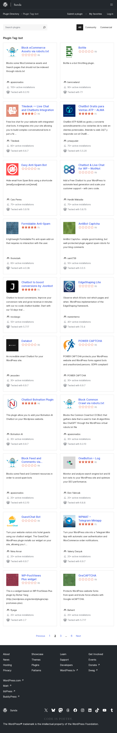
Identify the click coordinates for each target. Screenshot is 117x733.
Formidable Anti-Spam (35, 223)
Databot (26, 341)
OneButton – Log (89, 458)
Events (92, 659)
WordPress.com (13, 680)
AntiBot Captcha (89, 223)
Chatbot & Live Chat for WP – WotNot (91, 166)
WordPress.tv (69, 670)
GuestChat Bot (31, 516)
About (6, 654)
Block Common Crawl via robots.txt (91, 401)
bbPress (9, 691)
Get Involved (96, 654)
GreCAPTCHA (87, 575)
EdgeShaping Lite (89, 282)
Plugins (35, 665)
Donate (94, 665)
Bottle (82, 47)
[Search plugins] (44, 27)
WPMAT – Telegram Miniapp (89, 518)
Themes (36, 659)
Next (78, 636)
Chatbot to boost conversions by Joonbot (37, 284)
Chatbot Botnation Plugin (37, 399)
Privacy (7, 670)
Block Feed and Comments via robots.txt (31, 460)
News (6, 659)
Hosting (7, 665)
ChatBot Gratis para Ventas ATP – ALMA (91, 108)
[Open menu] (112, 4)
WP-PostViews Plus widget (31, 577)
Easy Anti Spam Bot (34, 165)
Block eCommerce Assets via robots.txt (35, 49)
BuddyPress (11, 696)
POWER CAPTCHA (90, 341)
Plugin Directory (11, 14)
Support (64, 659)
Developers (66, 665)
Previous (40, 636)
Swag (93, 670)
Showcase (37, 654)
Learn (63, 654)
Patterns (36, 670)
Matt (7, 685)
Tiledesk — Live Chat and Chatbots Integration (37, 108)
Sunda (13, 710)
